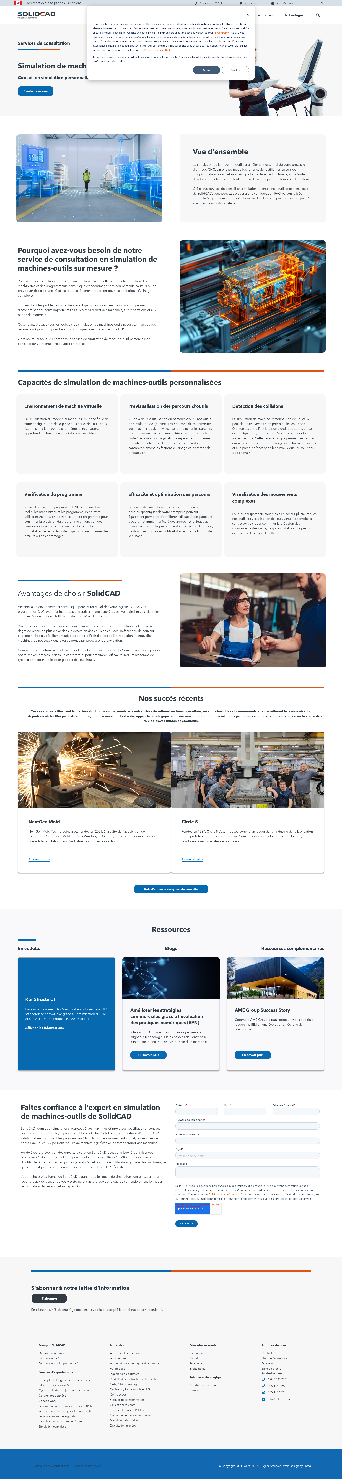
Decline (235, 70)
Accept (207, 70)
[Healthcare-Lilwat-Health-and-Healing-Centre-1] (275, 978)
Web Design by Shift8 (297, 1466)
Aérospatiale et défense (125, 1353)
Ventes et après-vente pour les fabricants (65, 1411)
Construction (118, 1394)
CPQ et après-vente (122, 1405)
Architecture (118, 1358)
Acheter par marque (203, 1385)
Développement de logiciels (57, 1416)
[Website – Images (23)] (171, 978)
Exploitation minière (123, 1425)
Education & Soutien (258, 15)
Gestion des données (52, 1395)
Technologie (293, 15)
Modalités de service (87, 1466)
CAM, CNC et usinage (124, 1384)
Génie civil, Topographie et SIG (130, 1389)
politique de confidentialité (157, 50)
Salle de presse (271, 1369)
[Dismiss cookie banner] (248, 15)
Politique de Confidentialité (51, 1466)
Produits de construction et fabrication (134, 1379)
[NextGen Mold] (94, 770)
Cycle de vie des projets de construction (64, 1390)
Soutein (194, 1358)
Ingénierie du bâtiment (124, 1374)
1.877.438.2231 (278, 1379)
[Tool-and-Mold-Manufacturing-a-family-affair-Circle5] (247, 770)
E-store (194, 1390)
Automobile (117, 1369)
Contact (267, 1353)
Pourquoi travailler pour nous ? (59, 1363)
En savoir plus (39, 859)
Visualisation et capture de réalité (60, 1421)
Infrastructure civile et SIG (55, 1385)
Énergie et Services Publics (127, 1410)
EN (321, 3)
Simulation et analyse (52, 1426)
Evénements (197, 1369)
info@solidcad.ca (279, 1399)
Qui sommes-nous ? (51, 1353)
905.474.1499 (276, 1386)
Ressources (197, 1363)
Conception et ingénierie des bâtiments (64, 1380)
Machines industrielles (124, 1420)
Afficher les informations (44, 1028)
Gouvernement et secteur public (130, 1415)
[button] (318, 15)
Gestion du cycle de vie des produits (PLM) (66, 1406)
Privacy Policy (221, 32)
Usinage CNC (47, 1401)
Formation (196, 1353)
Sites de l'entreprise (274, 1358)
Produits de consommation (127, 1400)
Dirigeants (268, 1363)
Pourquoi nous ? (49, 1358)
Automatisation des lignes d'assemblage (136, 1363)
